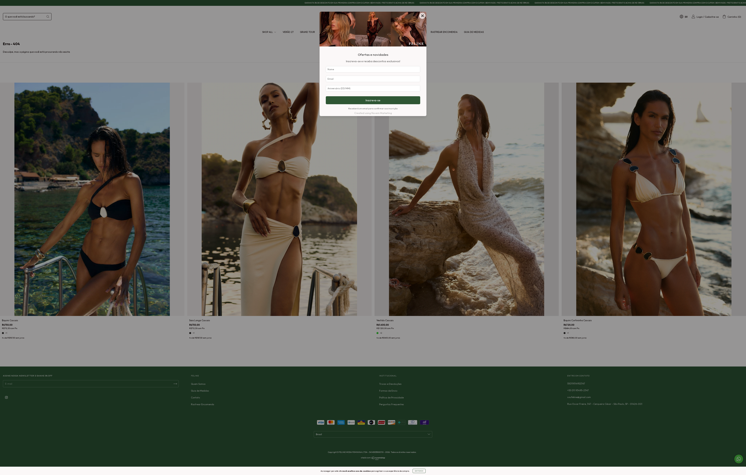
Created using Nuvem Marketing (373, 113)
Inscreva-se (373, 100)
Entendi (419, 471)
